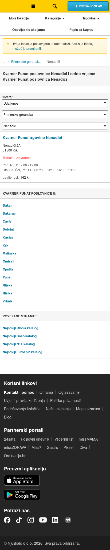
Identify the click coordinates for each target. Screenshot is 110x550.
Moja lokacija (19, 18)
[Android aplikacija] (22, 495)
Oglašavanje (69, 392)
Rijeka (7, 285)
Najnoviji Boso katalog (20, 336)
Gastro (52, 447)
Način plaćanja (58, 408)
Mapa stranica (88, 408)
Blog (7, 417)
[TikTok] (19, 520)
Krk (5, 245)
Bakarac (9, 213)
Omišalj (8, 261)
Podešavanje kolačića (22, 408)
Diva (83, 447)
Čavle (7, 221)
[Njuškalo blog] (68, 520)
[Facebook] (7, 520)
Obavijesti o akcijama (28, 29)
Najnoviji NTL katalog (19, 344)
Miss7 (36, 447)
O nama (46, 392)
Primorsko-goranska (26, 61)
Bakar (7, 205)
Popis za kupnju (81, 29)
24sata (9, 439)
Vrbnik (8, 301)
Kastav (8, 237)
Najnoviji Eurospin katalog (22, 352)
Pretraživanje (55, 6)
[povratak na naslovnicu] (11, 6)
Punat (7, 277)
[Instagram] (31, 520)
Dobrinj (8, 229)
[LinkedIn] (56, 520)
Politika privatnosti (65, 400)
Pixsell (69, 447)
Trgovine (89, 18)
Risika (7, 293)
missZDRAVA (15, 447)
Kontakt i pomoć (19, 392)
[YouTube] (43, 520)
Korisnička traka (33, 6)
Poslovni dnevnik (35, 439)
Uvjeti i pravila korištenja (24, 400)
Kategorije (53, 18)
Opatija (8, 269)
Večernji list (63, 439)
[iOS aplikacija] (22, 480)
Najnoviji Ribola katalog (20, 328)
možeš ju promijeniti (27, 48)
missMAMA (88, 439)
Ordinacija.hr (15, 455)
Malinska (9, 253)
